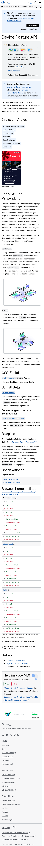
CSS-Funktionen (9, 130)
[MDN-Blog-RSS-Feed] (18, 734)
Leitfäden (5, 808)
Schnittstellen (8, 133)
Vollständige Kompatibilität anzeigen (22, 75)
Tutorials (5, 812)
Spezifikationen (9, 140)
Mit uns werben (7, 757)
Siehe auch (7, 147)
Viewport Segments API (15, 660)
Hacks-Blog (6, 820)
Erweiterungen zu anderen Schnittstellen (17, 412)
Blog (3, 749)
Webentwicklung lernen (11, 804)
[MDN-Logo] (6, 724)
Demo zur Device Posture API (24, 442)
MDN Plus (6, 760)
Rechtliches (29, 836)
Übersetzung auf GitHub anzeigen (17, 697)
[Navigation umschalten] (39, 2)
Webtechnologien (8, 800)
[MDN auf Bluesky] (7, 734)
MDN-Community (8, 775)
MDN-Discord (7, 786)
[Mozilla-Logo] (8, 827)
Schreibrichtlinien (8, 782)
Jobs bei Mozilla (8, 753)
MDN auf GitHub (8, 790)
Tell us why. (19, 66)
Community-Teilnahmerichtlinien (14, 839)
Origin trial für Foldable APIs (17, 663)
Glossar (5, 816)
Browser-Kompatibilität (11, 143)
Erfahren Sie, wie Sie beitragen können (18, 688)
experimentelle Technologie (19, 87)
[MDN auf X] (10, 734)
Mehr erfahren (14, 71)
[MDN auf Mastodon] (14, 734)
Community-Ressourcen (11, 778)
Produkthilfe (6, 764)
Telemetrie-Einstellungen (11, 836)
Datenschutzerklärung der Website (15, 833)
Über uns (5, 745)
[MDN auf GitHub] (3, 734)
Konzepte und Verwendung (13, 126)
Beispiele (6, 137)
